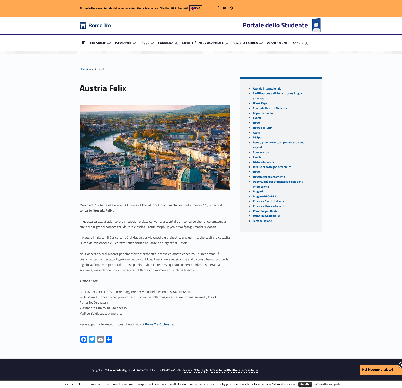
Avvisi (257, 132)
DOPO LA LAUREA (245, 43)
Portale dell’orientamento (119, 8)
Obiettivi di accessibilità (242, 370)
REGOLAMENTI (278, 43)
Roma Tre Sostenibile (266, 216)
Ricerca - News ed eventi (268, 206)
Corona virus (261, 152)
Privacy (187, 370)
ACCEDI (298, 43)
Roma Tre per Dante (265, 211)
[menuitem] (84, 43)
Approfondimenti (264, 113)
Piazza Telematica (147, 8)
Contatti (183, 8)
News (256, 122)
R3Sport (258, 137)
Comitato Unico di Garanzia (270, 108)
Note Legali (201, 370)
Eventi (257, 117)
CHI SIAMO (98, 43)
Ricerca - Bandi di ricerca (268, 201)
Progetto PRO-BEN (265, 196)
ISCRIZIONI (123, 43)
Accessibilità (218, 370)
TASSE (144, 43)
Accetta (305, 384)
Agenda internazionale (267, 88)
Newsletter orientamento (269, 176)
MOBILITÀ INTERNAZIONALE (203, 43)
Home (84, 43)
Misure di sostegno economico (272, 167)
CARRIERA (165, 43)
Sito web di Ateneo (91, 8)
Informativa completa (327, 384)
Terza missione (262, 221)
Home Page (260, 103)
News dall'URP (262, 127)
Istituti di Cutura (263, 162)
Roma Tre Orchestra (159, 324)
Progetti (258, 191)
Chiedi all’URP (168, 8)
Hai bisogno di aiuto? (377, 369)
